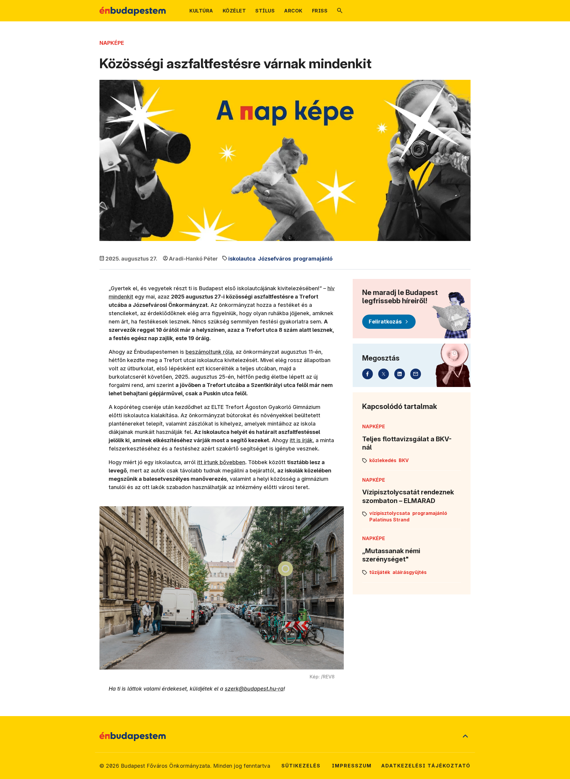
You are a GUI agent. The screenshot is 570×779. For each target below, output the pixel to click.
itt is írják (301, 440)
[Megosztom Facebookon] (367, 374)
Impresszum (352, 766)
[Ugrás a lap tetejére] (465, 736)
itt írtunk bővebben (221, 462)
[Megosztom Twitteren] (383, 374)
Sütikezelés (301, 766)
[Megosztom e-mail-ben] (415, 374)
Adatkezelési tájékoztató (426, 766)
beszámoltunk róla (209, 352)
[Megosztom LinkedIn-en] (399, 374)
